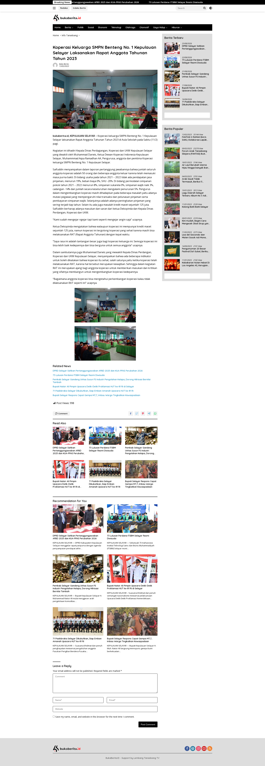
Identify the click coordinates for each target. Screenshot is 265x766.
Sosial (91, 27)
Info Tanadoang (61, 42)
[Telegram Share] (149, 413)
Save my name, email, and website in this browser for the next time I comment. (94, 716)
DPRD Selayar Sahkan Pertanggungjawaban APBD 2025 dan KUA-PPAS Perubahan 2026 (98, 370)
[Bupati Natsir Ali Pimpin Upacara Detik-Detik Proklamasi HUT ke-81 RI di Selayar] (69, 469)
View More (186, 115)
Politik (81, 27)
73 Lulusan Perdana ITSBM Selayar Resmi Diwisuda (140, 2)
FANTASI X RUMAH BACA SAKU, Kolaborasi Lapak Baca (194, 138)
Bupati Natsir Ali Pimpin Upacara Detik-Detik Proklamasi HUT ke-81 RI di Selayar (93, 386)
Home (58, 27)
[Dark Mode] (210, 8)
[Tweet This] (136, 413)
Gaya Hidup (159, 27)
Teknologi (116, 27)
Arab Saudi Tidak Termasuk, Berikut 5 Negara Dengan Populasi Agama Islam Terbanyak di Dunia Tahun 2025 (196, 180)
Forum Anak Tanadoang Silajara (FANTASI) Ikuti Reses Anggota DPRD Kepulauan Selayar (194, 152)
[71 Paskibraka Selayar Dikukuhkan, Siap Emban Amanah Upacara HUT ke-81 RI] (105, 469)
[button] (205, 8)
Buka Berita (64, 64)
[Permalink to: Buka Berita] (55, 64)
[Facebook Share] (130, 413)
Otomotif (144, 27)
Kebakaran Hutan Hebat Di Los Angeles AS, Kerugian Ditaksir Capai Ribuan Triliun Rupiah (195, 264)
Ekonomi (102, 27)
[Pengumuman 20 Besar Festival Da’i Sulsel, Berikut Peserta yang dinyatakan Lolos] (172, 251)
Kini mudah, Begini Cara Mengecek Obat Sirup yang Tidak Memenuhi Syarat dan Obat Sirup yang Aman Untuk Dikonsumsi (196, 222)
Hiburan (176, 27)
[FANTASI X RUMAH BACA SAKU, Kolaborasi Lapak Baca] (172, 139)
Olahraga (130, 27)
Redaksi (64, 8)
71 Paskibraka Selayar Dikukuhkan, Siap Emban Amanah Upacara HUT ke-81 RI (93, 390)
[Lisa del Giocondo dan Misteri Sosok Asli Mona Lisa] (172, 237)
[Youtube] (204, 748)
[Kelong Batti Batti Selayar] (172, 209)
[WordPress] (192, 748)
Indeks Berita (79, 8)
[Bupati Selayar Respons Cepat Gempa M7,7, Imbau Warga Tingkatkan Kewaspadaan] (141, 469)
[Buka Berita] (69, 17)
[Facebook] (187, 748)
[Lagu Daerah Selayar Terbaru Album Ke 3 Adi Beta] (172, 195)
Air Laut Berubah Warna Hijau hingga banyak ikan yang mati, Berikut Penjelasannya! (195, 166)
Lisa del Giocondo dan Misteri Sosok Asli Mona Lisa (194, 236)
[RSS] (209, 748)
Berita (68, 27)
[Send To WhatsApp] (155, 413)
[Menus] (55, 8)
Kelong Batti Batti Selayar (195, 206)
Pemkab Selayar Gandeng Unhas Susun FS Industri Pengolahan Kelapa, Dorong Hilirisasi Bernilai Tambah (101, 381)
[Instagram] (198, 748)
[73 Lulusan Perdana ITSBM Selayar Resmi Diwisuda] (105, 436)
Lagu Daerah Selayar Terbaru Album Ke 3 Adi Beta (194, 194)
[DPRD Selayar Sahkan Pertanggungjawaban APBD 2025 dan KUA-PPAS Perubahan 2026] (69, 436)
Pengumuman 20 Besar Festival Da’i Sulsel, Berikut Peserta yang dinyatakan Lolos (195, 250)
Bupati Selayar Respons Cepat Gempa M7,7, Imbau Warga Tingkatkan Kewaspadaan (96, 395)
